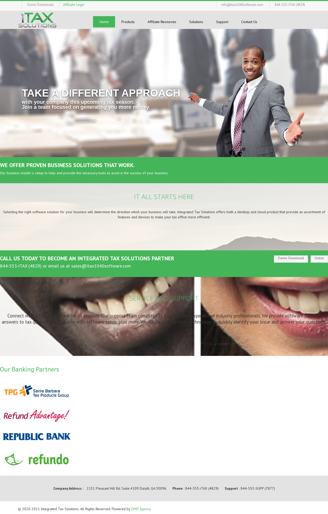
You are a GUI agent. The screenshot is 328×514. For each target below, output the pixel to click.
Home (104, 21)
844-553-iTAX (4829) (290, 5)
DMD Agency (141, 509)
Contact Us (249, 21)
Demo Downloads (40, 5)
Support (222, 21)
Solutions (196, 21)
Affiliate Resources (162, 21)
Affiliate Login (73, 4)
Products (128, 21)
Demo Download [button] (291, 258)
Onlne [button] (319, 258)
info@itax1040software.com (242, 5)
